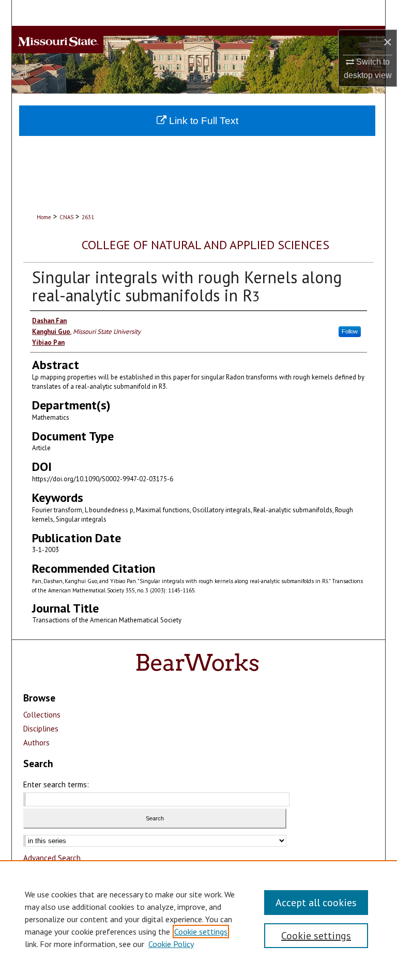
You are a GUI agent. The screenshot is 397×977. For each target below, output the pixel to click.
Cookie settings (200, 931)
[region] (198, 918)
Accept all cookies (316, 902)
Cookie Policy (171, 944)
